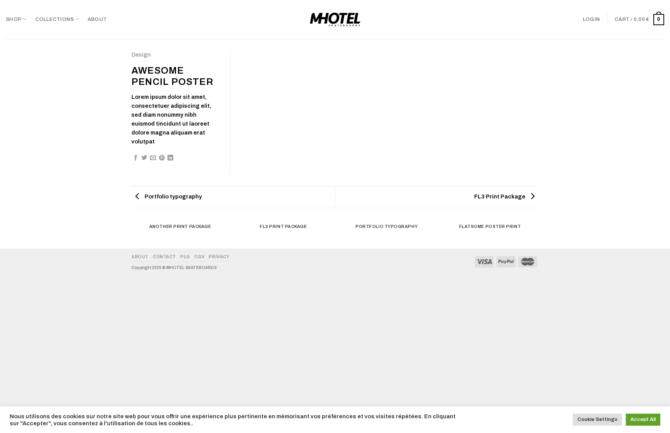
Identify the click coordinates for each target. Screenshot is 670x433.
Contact (164, 256)
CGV (199, 256)
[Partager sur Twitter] (144, 158)
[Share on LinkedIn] (170, 158)
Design (141, 55)
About (97, 19)
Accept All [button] (643, 419)
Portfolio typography (172, 196)
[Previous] (133, 233)
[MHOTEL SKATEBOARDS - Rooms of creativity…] (335, 19)
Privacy (219, 256)
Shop (13, 19)
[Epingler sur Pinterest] (162, 158)
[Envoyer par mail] (153, 158)
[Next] (537, 233)
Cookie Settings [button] (597, 419)
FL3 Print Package (500, 196)
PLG (185, 256)
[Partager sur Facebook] (136, 158)
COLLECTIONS (54, 19)
